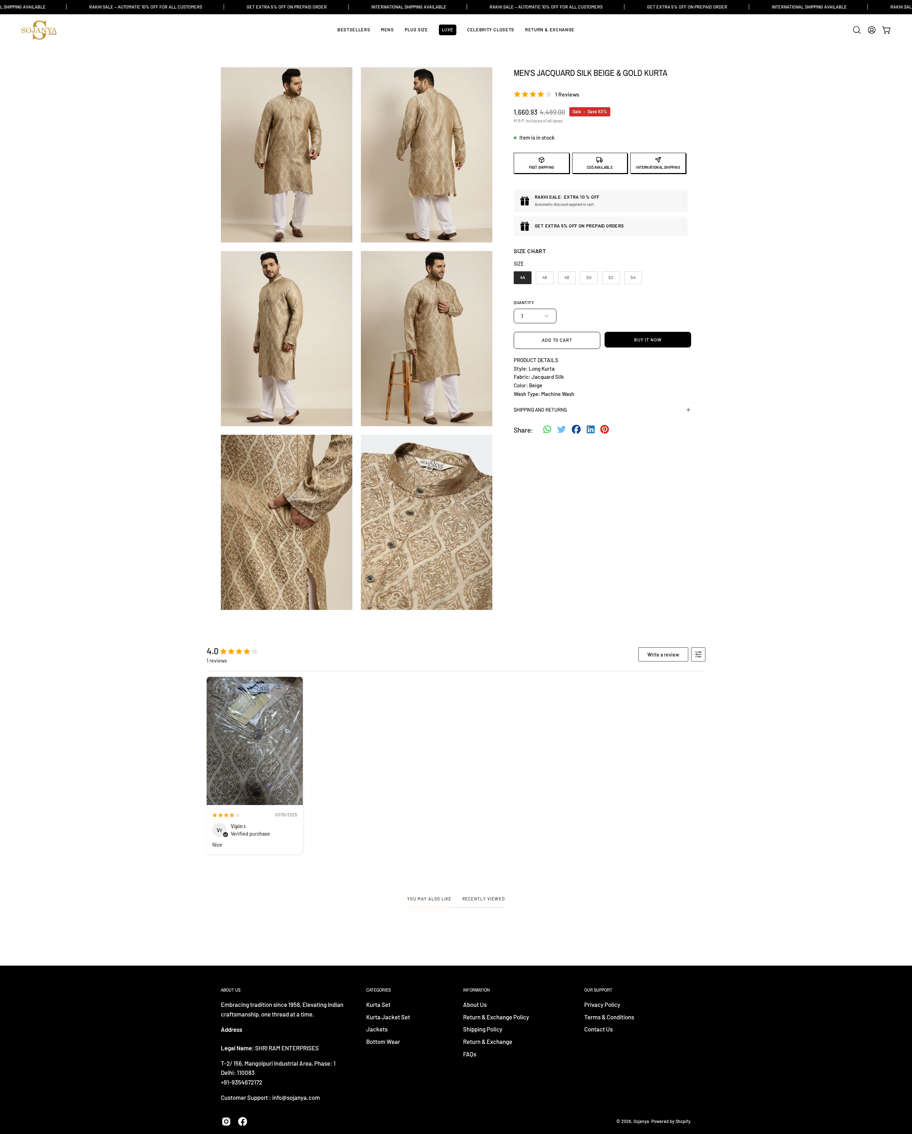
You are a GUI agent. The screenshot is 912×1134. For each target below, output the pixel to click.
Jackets (377, 1029)
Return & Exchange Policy (496, 1016)
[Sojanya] (39, 30)
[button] (856, 29)
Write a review (663, 655)
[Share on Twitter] (561, 430)
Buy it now (648, 340)
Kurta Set (378, 1004)
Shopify (682, 1121)
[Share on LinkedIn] (591, 430)
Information (476, 990)
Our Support (598, 990)
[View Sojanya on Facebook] (242, 1121)
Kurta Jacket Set (388, 1016)
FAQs (469, 1053)
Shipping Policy (482, 1029)
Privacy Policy (602, 1004)
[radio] (523, 277)
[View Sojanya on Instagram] (226, 1121)
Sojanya (641, 1121)
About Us (475, 1004)
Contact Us (598, 1029)
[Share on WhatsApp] (547, 430)
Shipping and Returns (540, 409)
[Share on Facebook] (576, 430)
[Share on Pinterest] (604, 430)
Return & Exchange (487, 1041)
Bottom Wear (383, 1041)
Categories (378, 990)
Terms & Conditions (609, 1016)
